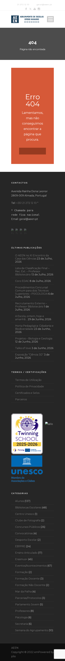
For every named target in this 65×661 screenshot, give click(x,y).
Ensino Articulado (26, 552)
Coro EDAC (22, 281)
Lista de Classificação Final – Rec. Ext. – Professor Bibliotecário (32, 271)
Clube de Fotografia (27, 520)
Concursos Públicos (27, 526)
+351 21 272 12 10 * (27, 202)
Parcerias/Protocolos (28, 598)
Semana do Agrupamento (31, 630)
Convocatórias (24, 533)
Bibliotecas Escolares (28, 507)
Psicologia (21, 617)
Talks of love (23, 348)
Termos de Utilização (28, 380)
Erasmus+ (21, 559)
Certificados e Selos (27, 392)
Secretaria (21, 623)
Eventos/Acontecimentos (31, 565)
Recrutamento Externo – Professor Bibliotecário (31, 305)
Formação (21, 572)
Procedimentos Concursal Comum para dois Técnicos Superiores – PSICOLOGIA (32, 290)
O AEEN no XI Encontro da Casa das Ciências (32, 257)
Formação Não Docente (30, 585)
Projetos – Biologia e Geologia (33, 338)
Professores (22, 610)
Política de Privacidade (29, 386)
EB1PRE (20, 546)
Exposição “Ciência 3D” (29, 354)
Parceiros (21, 399)
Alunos (19, 501)
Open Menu (50, 19)
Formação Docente (27, 578)
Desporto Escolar (26, 539)
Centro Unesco (24, 513)
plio (13, 656)
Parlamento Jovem (27, 604)
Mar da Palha (23, 591)
